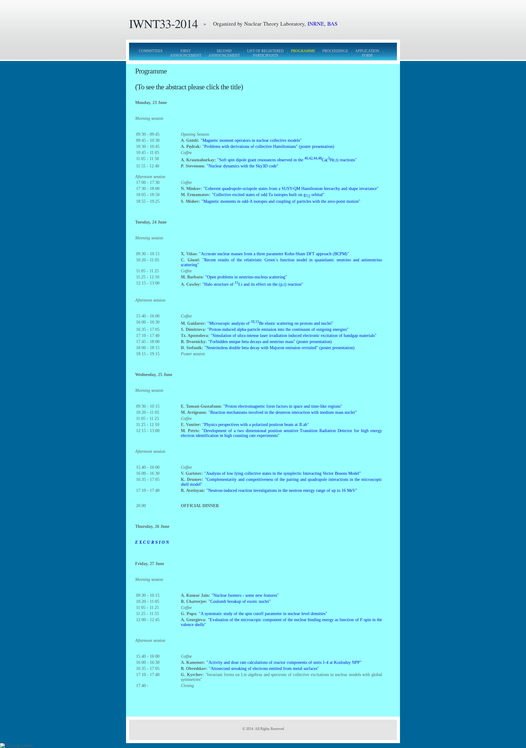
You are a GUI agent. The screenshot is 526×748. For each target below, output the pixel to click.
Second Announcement (224, 53)
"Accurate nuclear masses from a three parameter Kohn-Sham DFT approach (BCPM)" (274, 254)
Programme (303, 51)
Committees (151, 51)
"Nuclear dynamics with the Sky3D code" (243, 166)
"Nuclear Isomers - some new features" (245, 595)
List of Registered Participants (265, 53)
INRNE (315, 23)
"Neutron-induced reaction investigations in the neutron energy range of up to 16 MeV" (281, 490)
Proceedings (335, 51)
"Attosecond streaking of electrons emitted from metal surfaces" (264, 668)
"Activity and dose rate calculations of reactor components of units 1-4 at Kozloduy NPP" (284, 662)
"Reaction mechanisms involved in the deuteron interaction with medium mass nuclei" (283, 412)
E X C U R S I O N (152, 542)
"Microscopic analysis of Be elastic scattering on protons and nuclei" (270, 323)
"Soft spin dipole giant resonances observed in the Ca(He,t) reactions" (287, 160)
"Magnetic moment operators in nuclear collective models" (251, 140)
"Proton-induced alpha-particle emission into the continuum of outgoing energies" (278, 329)
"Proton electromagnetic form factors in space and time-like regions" (282, 406)
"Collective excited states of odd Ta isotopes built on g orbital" (268, 194)
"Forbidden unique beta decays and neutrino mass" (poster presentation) (270, 341)
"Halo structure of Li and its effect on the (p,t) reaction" (252, 284)
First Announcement (185, 53)
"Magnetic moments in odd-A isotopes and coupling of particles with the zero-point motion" (281, 201)
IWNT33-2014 (163, 23)
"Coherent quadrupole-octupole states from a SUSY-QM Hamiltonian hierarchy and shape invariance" (291, 188)
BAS (332, 23)
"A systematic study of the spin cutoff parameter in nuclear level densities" (263, 613)
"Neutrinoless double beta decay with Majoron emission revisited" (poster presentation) (280, 347)
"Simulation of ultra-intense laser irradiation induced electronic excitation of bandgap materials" (294, 335)
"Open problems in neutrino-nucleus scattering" (246, 277)
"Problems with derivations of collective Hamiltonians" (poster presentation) (268, 146)
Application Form (367, 53)
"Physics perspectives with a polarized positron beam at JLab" (255, 424)
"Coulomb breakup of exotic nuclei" (240, 601)
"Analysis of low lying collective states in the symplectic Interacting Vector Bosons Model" (282, 473)
